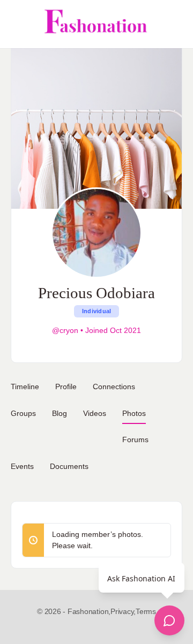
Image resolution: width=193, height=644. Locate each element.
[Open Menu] (17, 24)
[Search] (173, 24)
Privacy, (123, 611)
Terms (146, 611)
